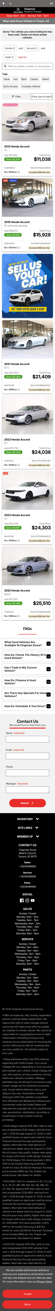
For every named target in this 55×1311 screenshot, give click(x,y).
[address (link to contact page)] (3, 3)
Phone (9, 766)
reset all (22, 57)
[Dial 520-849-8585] (10, 3)
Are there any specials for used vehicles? (25, 694)
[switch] (51, 3)
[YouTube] (32, 900)
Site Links (25, 828)
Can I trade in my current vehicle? (20, 669)
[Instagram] (27, 900)
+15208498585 (27, 866)
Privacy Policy (44, 1281)
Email (15, 749)
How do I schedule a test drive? (25, 706)
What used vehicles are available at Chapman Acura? (23, 644)
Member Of (25, 836)
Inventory (25, 819)
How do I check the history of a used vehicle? (25, 656)
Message (17, 783)
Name (15, 733)
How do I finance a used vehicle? (20, 682)
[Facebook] (21, 900)
